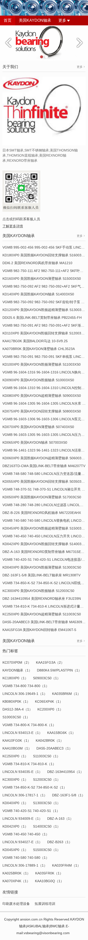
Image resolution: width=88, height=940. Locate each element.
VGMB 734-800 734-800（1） (25, 686)
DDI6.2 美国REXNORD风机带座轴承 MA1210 (37, 263)
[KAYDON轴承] (44, 43)
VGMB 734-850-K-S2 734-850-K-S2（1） (34, 787)
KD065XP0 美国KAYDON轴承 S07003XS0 (34, 442)
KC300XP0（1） (15, 779)
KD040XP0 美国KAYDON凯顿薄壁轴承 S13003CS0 (41, 567)
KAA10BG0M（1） (17, 748)
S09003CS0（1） (46, 678)
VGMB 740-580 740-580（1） (25, 858)
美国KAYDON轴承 (35, 20)
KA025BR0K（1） (16, 873)
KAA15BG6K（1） (61, 733)
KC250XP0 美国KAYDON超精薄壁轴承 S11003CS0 (41, 614)
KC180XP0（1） (15, 678)
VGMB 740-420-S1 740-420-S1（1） (31, 811)
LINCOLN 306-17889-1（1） (24, 865)
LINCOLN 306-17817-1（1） (24, 795)
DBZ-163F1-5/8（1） (68, 795)
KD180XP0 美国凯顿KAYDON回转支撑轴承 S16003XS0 (45, 255)
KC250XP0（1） (15, 756)
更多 (62, 20)
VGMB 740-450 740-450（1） (25, 834)
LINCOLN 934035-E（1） (22, 772)
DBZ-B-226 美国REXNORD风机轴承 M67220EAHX (41, 513)
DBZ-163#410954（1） (65, 772)
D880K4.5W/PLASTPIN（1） (59, 670)
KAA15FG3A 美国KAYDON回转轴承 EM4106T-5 (39, 630)
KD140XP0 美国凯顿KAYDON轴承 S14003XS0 (38, 294)
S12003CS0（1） (46, 779)
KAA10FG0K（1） (16, 740)
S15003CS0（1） (46, 850)
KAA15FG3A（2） (50, 662)
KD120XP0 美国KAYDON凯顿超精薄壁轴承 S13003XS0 (45, 310)
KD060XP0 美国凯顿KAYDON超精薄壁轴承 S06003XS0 (45, 458)
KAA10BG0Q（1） (49, 881)
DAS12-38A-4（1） (17, 709)
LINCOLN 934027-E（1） (22, 842)
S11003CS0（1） (46, 756)
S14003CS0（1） (46, 826)
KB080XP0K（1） (16, 701)
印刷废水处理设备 (16, 904)
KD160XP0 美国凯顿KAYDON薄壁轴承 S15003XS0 (41, 278)
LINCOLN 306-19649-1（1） (24, 694)
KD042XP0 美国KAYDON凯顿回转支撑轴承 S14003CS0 (45, 544)
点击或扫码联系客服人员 (21, 219)
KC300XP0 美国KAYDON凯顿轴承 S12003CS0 (38, 591)
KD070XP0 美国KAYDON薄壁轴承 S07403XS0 (38, 427)
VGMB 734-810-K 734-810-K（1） (29, 764)
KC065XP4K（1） (49, 701)
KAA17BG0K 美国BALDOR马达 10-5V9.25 (35, 341)
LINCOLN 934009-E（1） (22, 818)
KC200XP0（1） (50, 709)
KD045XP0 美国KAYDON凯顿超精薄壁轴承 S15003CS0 (45, 528)
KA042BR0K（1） (50, 740)
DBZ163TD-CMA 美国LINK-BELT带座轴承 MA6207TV (43, 466)
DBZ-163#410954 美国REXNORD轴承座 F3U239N (41, 598)
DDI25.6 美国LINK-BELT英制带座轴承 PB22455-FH (42, 318)
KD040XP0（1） (15, 803)
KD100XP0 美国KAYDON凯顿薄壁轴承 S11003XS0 (41, 364)
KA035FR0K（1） (49, 873)
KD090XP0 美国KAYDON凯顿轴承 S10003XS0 (38, 380)
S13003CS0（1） (46, 803)
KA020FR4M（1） (66, 865)
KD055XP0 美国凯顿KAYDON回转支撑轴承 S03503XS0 (45, 481)
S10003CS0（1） (16, 717)
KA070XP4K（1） (16, 881)
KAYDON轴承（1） (17, 670)
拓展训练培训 (45, 904)
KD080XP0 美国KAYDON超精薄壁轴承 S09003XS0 (41, 396)
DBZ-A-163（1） (60, 818)
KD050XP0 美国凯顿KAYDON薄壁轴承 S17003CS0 (41, 497)
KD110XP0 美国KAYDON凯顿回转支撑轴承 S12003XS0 (45, 333)
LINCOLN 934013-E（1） (22, 733)
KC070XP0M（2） (16, 662)
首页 (7, 20)
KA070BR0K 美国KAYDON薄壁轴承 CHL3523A (38, 349)
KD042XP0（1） (15, 826)
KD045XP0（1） (15, 850)
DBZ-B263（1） (59, 842)
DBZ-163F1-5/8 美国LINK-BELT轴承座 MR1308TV (41, 575)
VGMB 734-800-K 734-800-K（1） (29, 725)
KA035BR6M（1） (66, 694)
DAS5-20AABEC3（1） (54, 748)
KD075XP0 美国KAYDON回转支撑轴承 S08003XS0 (41, 411)
